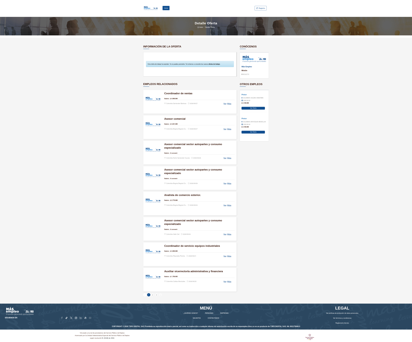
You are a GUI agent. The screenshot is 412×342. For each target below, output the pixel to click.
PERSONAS (209, 313)
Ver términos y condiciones (342, 318)
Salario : (167, 98)
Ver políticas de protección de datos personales (342, 313)
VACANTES (197, 318)
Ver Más (227, 103)
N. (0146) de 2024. (108, 338)
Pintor (244, 95)
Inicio (166, 8)
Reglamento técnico (342, 323)
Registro (261, 8)
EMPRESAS (224, 313)
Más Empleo (247, 67)
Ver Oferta (253, 108)
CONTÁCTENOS (213, 318)
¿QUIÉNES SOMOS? (191, 313)
